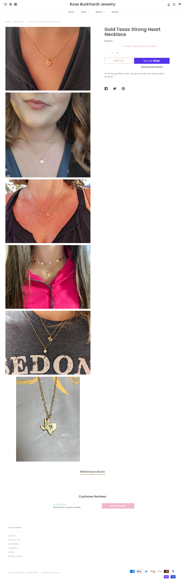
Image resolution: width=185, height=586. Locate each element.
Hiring (11, 552)
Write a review (118, 505)
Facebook (13, 548)
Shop (84, 12)
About (99, 12)
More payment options (152, 67)
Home (71, 12)
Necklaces (19, 22)
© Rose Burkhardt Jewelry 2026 (23, 573)
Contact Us (14, 540)
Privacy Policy (15, 556)
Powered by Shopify (50, 573)
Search (115, 12)
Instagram (13, 544)
